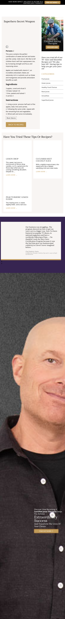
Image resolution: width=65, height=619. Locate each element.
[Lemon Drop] (17, 148)
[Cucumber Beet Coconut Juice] (47, 148)
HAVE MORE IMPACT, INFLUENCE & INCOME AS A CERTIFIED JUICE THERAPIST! (25, 2)
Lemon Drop (12, 159)
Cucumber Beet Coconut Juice (44, 160)
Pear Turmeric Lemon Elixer (17, 198)
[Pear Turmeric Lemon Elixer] (17, 186)
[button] (31, 261)
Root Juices (11, 118)
